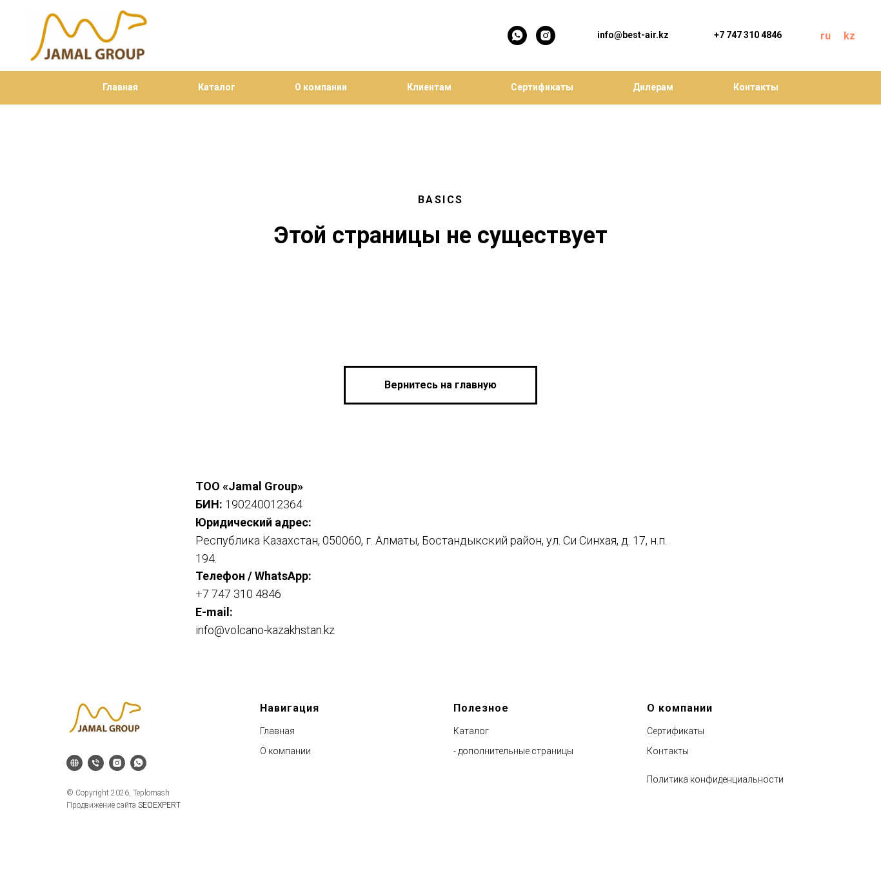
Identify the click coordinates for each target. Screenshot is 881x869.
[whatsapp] (517, 35)
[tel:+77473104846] (96, 763)
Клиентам (429, 87)
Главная (120, 87)
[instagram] (545, 35)
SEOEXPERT (159, 805)
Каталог (216, 87)
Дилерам (653, 87)
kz (849, 36)
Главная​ (277, 731)
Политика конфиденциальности (715, 779)
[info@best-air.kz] (74, 763)
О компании (321, 87)
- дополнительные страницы (513, 750)
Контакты (755, 87)
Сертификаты (542, 87)
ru (825, 36)
